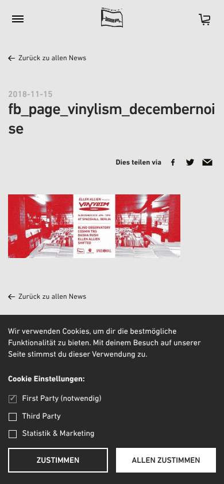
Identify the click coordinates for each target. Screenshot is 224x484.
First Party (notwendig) (61, 399)
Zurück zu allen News (52, 58)
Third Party (41, 416)
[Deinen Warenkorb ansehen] (198, 23)
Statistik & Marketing (58, 434)
